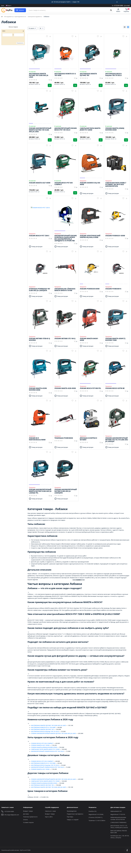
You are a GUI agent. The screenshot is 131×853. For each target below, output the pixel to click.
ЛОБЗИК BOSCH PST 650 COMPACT (42, 743)
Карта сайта (48, 817)
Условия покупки (28, 822)
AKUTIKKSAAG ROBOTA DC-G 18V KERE (43, 727)
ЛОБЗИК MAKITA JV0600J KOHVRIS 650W (44, 747)
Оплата (25, 819)
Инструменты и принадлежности (15, 16)
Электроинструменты (35, 16)
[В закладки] (47, 36)
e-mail (127, 5)
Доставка (26, 814)
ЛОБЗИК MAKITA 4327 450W (40, 745)
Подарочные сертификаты (75, 814)
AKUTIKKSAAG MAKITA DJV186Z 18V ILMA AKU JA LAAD (48, 725)
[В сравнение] (50, 36)
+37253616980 (118, 5)
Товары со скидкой (72, 819)
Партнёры (70, 817)
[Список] (124, 27)
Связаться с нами (50, 811)
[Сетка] (128, 27)
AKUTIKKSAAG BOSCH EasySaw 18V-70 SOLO (45, 731)
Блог (2, 5)
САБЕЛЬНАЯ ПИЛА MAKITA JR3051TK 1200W (45, 749)
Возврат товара (28, 811)
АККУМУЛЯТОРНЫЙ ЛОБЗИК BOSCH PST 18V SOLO (47, 751)
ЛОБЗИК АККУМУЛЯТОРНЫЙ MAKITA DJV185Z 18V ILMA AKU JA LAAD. (53, 733)
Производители (71, 811)
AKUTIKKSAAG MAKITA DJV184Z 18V (42, 729)
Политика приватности (30, 817)
